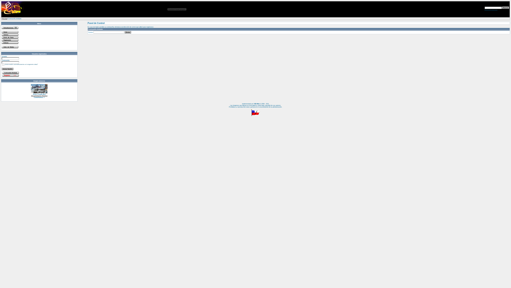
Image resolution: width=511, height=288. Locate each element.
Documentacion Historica (39, 96)
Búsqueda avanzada (491, 10)
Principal (4, 18)
